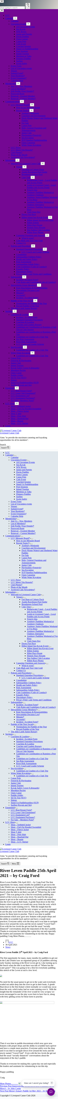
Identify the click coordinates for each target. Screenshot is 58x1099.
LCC (7, 452)
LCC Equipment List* (20, 815)
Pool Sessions (22, 487)
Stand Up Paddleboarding (27, 484)
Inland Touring (22, 489)
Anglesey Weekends (30, 545)
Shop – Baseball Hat (19, 837)
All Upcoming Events (25, 462)
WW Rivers (21, 467)
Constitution (21, 680)
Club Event (21, 479)
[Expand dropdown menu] (15, 455)
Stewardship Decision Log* (28, 714)
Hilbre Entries (33, 651)
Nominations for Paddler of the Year (31, 727)
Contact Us (21, 670)
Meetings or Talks (23, 492)
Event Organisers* (19, 514)
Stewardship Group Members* (24, 709)
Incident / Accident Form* (27, 705)
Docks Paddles (22, 472)
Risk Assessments (23, 687)
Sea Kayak (20, 465)
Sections (9, 734)
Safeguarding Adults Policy (28, 690)
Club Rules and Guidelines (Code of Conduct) (36, 707)
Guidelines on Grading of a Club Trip (32, 758)
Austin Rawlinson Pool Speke (34, 602)
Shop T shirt (16, 832)
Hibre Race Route (34, 653)
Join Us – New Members (21, 521)
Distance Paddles (23, 494)
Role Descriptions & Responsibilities (31, 712)
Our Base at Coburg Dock (33, 599)
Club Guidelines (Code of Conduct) (31, 692)
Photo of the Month (19, 587)
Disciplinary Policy (24, 697)
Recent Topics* (22, 543)
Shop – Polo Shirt (18, 834)
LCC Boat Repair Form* (21, 810)
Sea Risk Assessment (25, 761)
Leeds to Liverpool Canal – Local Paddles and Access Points (41, 615)
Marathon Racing (18, 790)
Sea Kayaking (28, 570)
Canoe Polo (21, 477)
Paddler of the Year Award (22, 724)
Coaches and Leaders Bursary (29, 746)
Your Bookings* (18, 511)
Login (8, 844)
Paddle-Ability (17, 795)
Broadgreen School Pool (32, 604)
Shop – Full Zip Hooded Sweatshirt (26, 827)
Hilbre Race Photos (35, 660)
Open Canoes (22, 474)
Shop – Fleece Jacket (20, 829)
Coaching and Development (33, 548)
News (7, 947)
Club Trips (26, 607)
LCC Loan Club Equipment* (23, 812)
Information (10, 592)
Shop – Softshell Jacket (21, 825)
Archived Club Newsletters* (23, 589)
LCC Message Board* (20, 538)
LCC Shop (10, 822)
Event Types (16, 501)
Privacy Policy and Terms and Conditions (34, 700)
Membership (10, 518)
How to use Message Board (28, 541)
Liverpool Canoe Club (9, 433)
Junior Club (27, 565)
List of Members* (18, 523)
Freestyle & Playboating (21, 780)
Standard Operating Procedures (29, 675)
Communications (12, 536)
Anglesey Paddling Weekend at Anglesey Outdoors (40, 622)
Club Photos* (16, 585)
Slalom (14, 800)
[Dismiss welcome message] (52, 1083)
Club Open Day (34, 641)
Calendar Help (17, 516)
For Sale (25, 555)
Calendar (9, 455)
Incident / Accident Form (26, 739)
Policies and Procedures (21, 673)
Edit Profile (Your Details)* (22, 526)
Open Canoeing (28, 575)
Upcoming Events (18, 460)
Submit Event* (17, 509)
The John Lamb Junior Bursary (24, 731)
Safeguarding (16, 702)
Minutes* (20, 717)
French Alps (32, 619)
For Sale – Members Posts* (22, 820)
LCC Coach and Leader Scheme (35, 678)
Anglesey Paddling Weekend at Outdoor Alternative (40, 632)
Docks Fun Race (29, 643)
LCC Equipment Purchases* (23, 817)
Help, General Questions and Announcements (34, 561)
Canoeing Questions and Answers (30, 663)
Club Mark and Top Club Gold (29, 668)
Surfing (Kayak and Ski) (21, 805)
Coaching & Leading (20, 736)
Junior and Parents (24, 469)
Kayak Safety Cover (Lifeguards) (25, 788)
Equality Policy (22, 695)
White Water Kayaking (31, 577)
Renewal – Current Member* (23, 533)
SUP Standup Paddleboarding (34, 572)
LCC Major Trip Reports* (22, 582)
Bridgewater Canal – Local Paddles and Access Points (42, 610)
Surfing (19, 496)
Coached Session (23, 482)
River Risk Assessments (26, 763)
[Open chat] (51, 1092)
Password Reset (17, 528)
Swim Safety (21, 499)
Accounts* (20, 719)
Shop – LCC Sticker (19, 842)
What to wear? (28, 665)
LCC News (16, 580)
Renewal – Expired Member (23, 531)
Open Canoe (16, 793)
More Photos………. (9, 1083)
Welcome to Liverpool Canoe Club (26, 594)
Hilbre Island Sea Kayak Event (35, 646)
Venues (14, 506)
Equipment (10, 807)
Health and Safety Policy (26, 685)
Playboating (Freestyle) (31, 567)
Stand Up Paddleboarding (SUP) (25, 802)
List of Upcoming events (21, 504)
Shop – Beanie (17, 839)
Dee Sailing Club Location (38, 658)
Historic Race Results (36, 656)
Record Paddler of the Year (27, 729)
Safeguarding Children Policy (28, 683)
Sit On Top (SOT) (18, 798)
